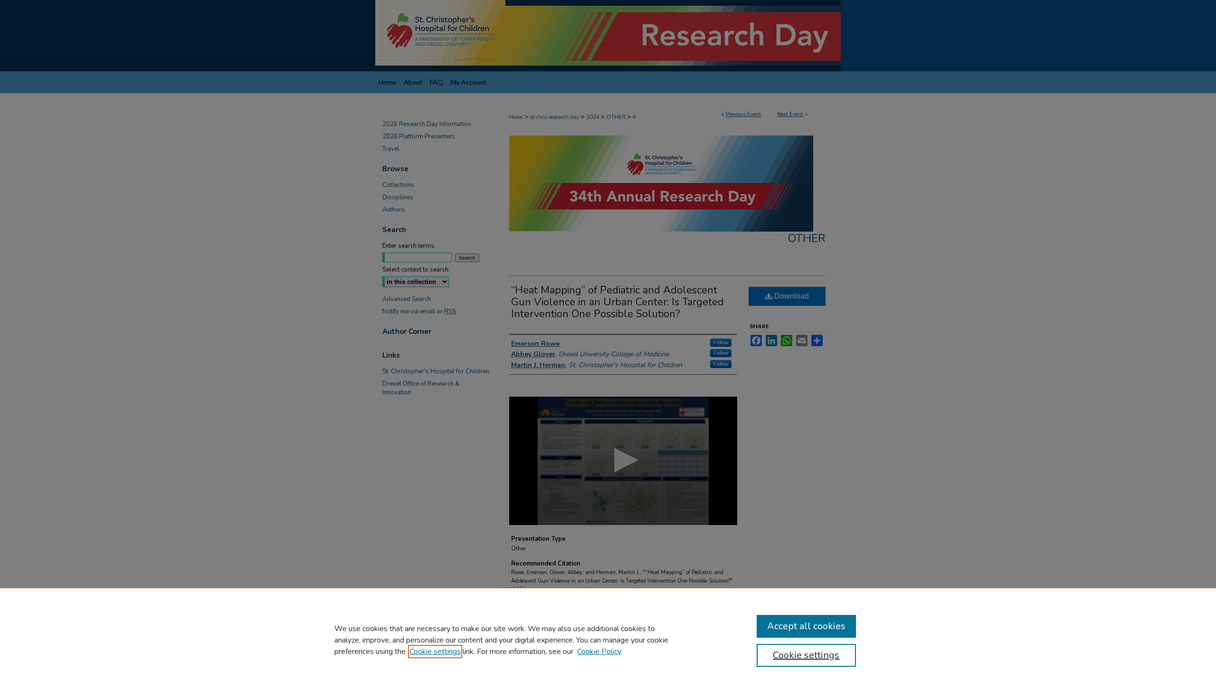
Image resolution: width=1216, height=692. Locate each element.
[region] (608, 639)
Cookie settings (435, 651)
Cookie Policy (599, 651)
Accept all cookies (806, 626)
